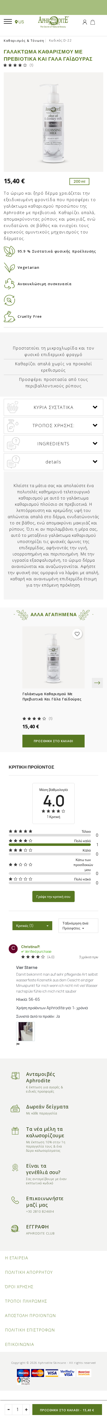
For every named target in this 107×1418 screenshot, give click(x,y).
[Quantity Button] (26, 1409)
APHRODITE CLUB (40, 1233)
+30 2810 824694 (40, 1211)
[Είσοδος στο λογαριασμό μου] (85, 21)
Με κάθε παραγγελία (41, 1113)
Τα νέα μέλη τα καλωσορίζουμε (45, 1132)
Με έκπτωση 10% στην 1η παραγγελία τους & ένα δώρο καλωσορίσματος (45, 1146)
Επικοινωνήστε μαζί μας (45, 1201)
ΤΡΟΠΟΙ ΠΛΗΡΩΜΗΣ (26, 1301)
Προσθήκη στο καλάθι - (67, 1410)
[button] (19, 21)
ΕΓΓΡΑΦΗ (37, 1227)
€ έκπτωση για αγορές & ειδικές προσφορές (44, 1089)
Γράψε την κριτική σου (53, 896)
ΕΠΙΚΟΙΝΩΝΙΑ (19, 1344)
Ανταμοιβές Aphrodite (40, 1077)
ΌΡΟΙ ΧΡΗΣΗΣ (19, 1286)
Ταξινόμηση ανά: (75, 923)
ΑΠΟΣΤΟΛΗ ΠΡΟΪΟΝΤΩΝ (30, 1315)
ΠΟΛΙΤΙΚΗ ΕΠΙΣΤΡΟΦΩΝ (30, 1330)
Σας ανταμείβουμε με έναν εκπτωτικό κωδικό (46, 1181)
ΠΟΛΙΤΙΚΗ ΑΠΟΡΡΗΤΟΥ (29, 1272)
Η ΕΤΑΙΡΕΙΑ (16, 1258)
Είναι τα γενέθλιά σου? (43, 1169)
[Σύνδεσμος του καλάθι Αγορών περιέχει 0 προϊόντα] (93, 21)
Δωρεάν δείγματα (47, 1106)
